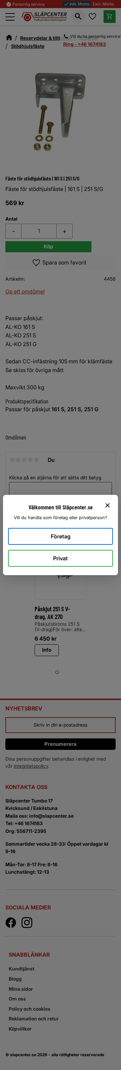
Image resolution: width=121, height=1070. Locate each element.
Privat (60, 558)
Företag (61, 536)
